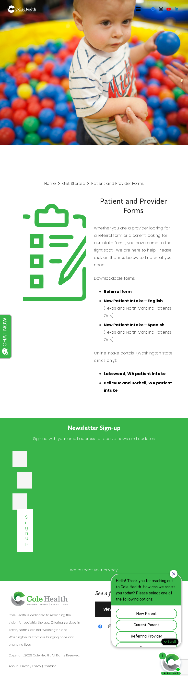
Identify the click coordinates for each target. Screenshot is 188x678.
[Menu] (138, 9)
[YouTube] (169, 9)
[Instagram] (161, 9)
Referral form (118, 291)
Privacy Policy (30, 666)
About (13, 666)
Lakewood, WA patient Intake (134, 374)
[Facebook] (153, 9)
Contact (50, 666)
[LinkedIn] (176, 9)
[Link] (22, 9)
